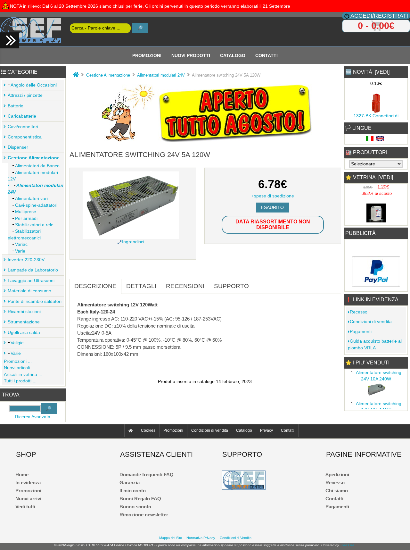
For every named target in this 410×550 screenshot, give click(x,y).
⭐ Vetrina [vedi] (369, 177)
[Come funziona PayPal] (376, 285)
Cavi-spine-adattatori (36, 205)
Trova (11, 394)
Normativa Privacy (200, 538)
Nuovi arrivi (28, 498)
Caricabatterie (22, 116)
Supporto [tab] (231, 286)
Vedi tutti (25, 506)
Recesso (358, 312)
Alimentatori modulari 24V (161, 75)
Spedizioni (337, 474)
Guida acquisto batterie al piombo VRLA (375, 344)
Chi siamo (336, 490)
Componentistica (25, 137)
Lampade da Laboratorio (33, 270)
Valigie (17, 342)
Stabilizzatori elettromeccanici (24, 234)
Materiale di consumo (29, 290)
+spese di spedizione (272, 196)
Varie (20, 251)
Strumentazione (24, 322)
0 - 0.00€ (376, 26)
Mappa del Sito (170, 538)
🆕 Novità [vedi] (367, 72)
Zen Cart (347, 545)
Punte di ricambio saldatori (35, 301)
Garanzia (129, 482)
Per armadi (26, 218)
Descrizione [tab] (95, 286)
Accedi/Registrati (379, 16)
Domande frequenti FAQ (146, 474)
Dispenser (18, 147)
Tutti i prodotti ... (20, 381)
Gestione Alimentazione (108, 75)
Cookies (148, 431)
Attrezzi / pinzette (25, 95)
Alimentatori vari (31, 198)
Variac (21, 244)
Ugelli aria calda (24, 332)
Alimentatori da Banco (37, 165)
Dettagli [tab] (141, 286)
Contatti (266, 55)
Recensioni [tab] (185, 286)
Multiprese (25, 211)
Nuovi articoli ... (19, 367)
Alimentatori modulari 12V (33, 175)
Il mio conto (132, 490)
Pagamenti (361, 331)
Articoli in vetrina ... (23, 374)
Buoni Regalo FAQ (140, 498)
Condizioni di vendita (371, 321)
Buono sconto (135, 506)
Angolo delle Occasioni (34, 85)
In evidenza (28, 482)
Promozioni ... (18, 361)
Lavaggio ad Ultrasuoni (31, 280)
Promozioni (146, 55)
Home (22, 474)
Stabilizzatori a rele (34, 224)
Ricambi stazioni (24, 311)
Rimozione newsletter (143, 514)
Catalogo (232, 55)
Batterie (15, 106)
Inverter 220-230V (26, 259)
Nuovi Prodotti (190, 55)
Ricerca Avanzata (32, 416)
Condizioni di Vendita (235, 538)
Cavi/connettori (23, 126)
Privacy (266, 431)
